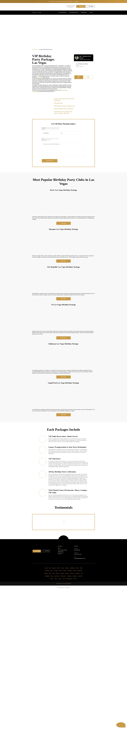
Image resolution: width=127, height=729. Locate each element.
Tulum (64, 578)
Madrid (74, 570)
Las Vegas (39, 12)
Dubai (81, 568)
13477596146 (77, 550)
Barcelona (54, 568)
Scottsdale (69, 576)
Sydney (51, 578)
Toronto (59, 578)
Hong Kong (47, 570)
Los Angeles (69, 570)
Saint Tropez (56, 576)
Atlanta (46, 568)
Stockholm (80, 576)
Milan (54, 573)
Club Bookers (35, 49)
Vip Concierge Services (62, 550)
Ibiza (51, 570)
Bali (50, 568)
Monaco (57, 573)
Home (59, 548)
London (64, 570)
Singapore (75, 576)
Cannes (62, 568)
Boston (58, 568)
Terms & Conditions (67, 583)
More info (76, 1)
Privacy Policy (59, 583)
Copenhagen (72, 568)
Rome (52, 576)
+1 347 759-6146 (77, 554)
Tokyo (56, 578)
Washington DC (69, 578)
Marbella (46, 573)
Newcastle (77, 573)
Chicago (67, 568)
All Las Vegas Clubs (62, 12)
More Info (63, 223)
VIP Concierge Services (73, 12)
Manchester (79, 570)
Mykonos (67, 573)
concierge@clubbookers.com (79, 558)
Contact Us (60, 553)
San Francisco (63, 576)
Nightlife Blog (84, 12)
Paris (82, 573)
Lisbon (60, 570)
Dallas (77, 568)
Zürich (75, 578)
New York (72, 573)
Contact (91, 12)
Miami (50, 573)
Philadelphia (47, 576)
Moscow (62, 573)
